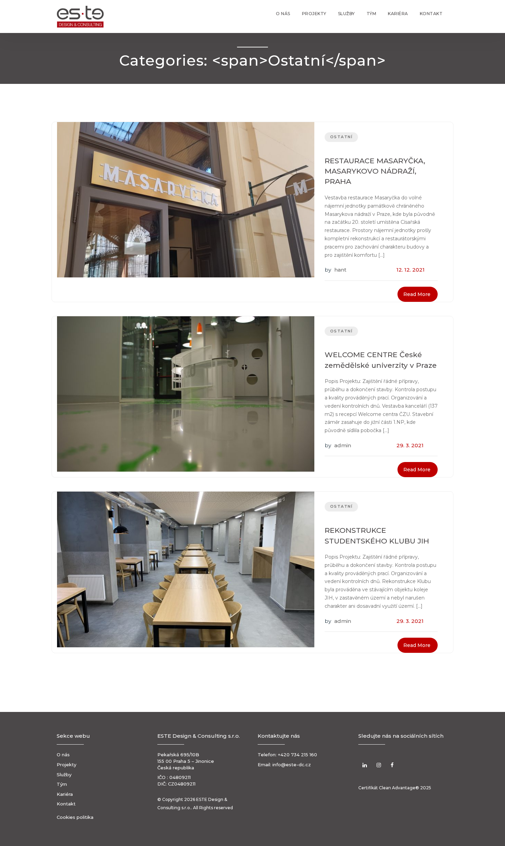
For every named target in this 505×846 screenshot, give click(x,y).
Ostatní (341, 136)
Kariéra (398, 13)
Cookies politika (75, 817)
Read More (416, 294)
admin (342, 445)
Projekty (314, 13)
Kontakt (431, 13)
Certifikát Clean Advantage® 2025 (394, 787)
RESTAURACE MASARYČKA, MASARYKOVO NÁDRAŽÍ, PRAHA (375, 171)
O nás (283, 13)
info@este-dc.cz (291, 764)
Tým (372, 13)
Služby (346, 13)
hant (340, 269)
